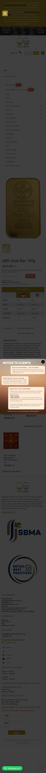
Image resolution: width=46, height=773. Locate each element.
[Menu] (5, 13)
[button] (12, 768)
